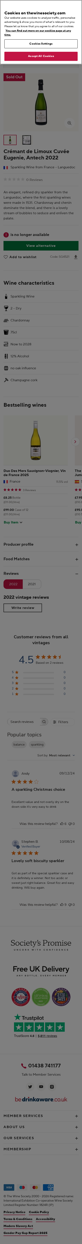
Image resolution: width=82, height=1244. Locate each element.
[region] (41, 32)
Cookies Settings (40, 43)
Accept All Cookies (41, 56)
